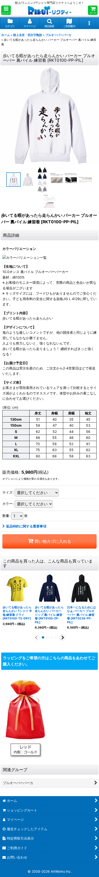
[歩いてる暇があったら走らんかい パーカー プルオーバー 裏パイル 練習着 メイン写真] (49, 116)
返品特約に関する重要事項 (26, 526)
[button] (6, 10)
